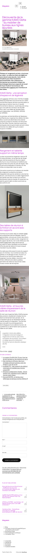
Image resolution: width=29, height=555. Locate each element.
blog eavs (5, 6)
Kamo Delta (5, 385)
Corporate (16, 49)
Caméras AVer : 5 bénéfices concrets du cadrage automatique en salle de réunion (12, 510)
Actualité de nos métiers (7, 49)
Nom (3, 439)
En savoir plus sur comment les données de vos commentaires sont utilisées (11, 470)
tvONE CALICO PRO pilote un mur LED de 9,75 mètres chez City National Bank (12, 496)
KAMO (23, 75)
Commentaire (5, 422)
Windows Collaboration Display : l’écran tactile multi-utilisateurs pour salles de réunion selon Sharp (15, 373)
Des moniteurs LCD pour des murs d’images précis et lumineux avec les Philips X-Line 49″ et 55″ (14, 362)
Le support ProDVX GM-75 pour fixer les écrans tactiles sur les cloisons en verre (15, 358)
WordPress (24, 552)
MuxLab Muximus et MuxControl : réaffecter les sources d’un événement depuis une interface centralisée (12, 488)
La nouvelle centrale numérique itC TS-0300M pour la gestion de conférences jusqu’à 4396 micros (8, 397)
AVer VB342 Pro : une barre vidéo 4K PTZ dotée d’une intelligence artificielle (21, 397)
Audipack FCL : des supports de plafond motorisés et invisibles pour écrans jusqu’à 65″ (15, 368)
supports (12, 87)
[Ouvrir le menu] (16, 6)
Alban (7, 47)
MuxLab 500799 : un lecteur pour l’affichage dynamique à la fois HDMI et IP (15, 378)
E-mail (4, 446)
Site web (4, 452)
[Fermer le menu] (20, 3)
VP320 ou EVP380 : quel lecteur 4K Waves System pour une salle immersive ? (12, 503)
